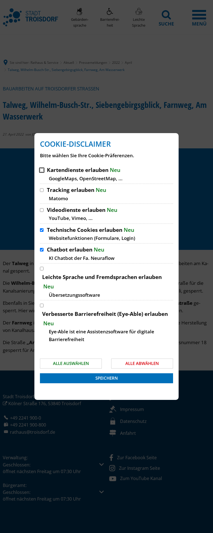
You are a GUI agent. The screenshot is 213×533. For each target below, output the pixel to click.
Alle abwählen (142, 363)
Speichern (106, 378)
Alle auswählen (71, 363)
